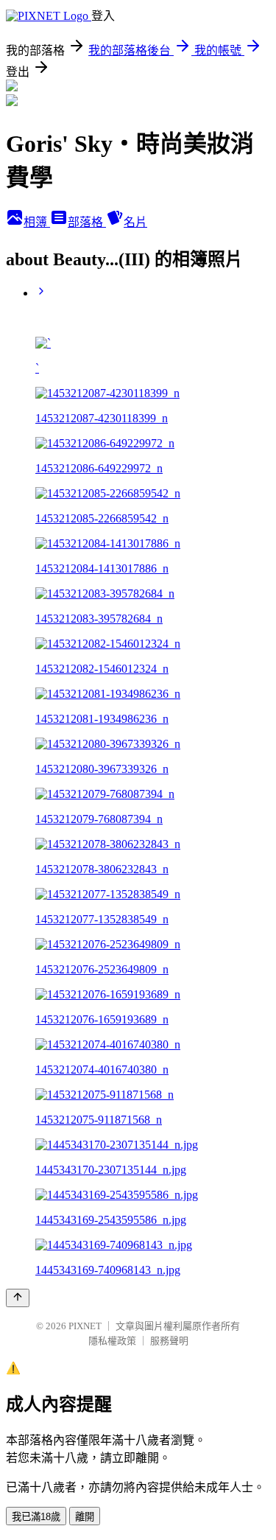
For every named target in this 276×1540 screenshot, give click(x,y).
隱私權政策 (112, 1340)
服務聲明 (169, 1340)
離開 (84, 1516)
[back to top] (17, 1298)
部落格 (87, 222)
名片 (135, 222)
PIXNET (85, 1325)
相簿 (37, 222)
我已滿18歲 (36, 1516)
